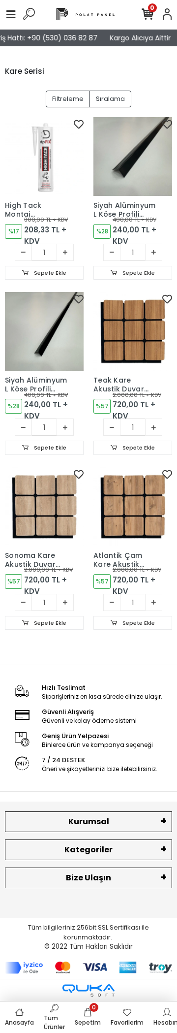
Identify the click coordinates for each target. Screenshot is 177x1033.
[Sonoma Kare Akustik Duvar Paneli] (44, 506)
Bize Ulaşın (88, 877)
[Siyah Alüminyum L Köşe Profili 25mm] (132, 156)
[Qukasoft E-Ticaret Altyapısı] (88, 990)
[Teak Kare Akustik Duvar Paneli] (132, 331)
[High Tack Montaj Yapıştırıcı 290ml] (44, 156)
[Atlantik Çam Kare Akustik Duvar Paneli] (132, 506)
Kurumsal (88, 821)
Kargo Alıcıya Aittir (138, 38)
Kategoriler (88, 849)
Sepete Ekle (49, 273)
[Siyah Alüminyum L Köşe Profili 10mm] (44, 331)
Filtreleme (68, 98)
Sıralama (110, 98)
